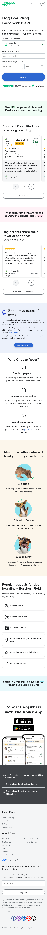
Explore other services (11, 38)
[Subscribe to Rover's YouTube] (28, 918)
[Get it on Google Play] (23, 728)
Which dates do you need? (12, 62)
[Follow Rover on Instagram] (18, 918)
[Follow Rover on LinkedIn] (23, 918)
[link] (23, 77)
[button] (42, 4)
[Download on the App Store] (23, 721)
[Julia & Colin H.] (21, 158)
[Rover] (8, 4)
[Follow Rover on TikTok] (33, 918)
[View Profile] (21, 261)
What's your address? (10, 51)
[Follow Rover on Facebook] (13, 918)
